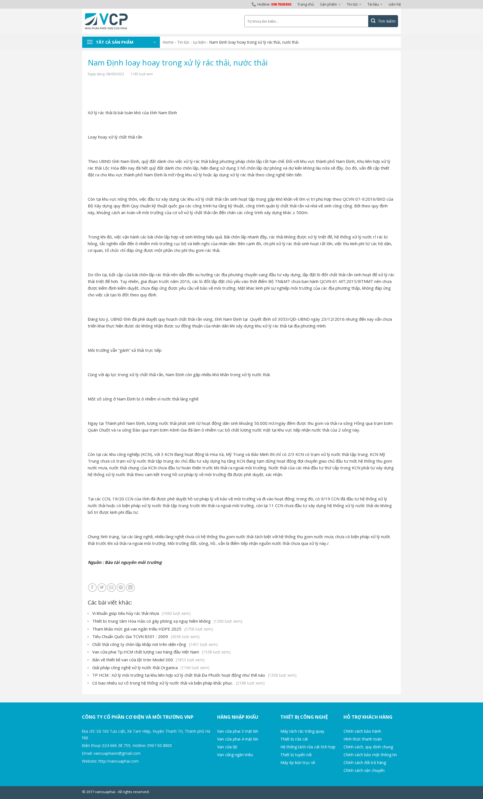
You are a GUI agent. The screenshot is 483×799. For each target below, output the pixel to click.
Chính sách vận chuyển (364, 770)
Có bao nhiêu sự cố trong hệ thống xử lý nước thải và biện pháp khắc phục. (178, 683)
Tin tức (352, 4)
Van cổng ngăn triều (235, 754)
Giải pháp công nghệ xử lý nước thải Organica (150, 667)
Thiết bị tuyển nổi (296, 754)
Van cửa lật (227, 746)
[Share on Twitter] (102, 587)
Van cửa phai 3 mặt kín (237, 731)
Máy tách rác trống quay (302, 731)
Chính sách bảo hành (362, 731)
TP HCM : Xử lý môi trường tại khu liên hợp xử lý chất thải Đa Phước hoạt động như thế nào (194, 675)
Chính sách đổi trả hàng (365, 762)
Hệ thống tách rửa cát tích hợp (307, 746)
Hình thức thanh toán (363, 739)
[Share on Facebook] (92, 587)
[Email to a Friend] (111, 587)
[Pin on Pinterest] (121, 587)
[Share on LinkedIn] (130, 587)
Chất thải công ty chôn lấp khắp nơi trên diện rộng (155, 644)
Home (168, 42)
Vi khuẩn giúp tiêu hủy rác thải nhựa (141, 613)
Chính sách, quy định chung (368, 746)
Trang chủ (305, 4)
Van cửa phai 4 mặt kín (237, 739)
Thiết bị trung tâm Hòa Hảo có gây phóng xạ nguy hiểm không (167, 621)
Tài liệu (373, 4)
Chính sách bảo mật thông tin (370, 754)
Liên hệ (395, 4)
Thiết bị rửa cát (294, 739)
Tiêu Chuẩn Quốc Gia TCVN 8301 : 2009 (146, 636)
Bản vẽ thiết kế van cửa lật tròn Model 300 (148, 659)
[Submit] (383, 21)
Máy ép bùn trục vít (297, 762)
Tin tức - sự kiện (191, 42)
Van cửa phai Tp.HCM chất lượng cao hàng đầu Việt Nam (161, 652)
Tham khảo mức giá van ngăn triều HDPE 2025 (152, 629)
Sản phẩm (328, 4)
